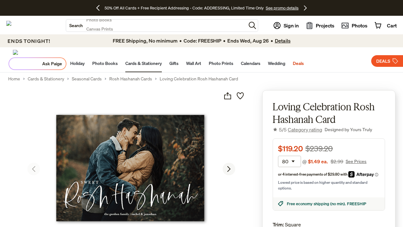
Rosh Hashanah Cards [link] (130, 79)
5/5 (300, 129)
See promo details (282, 8)
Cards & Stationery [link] (46, 79)
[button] (252, 25)
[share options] (227, 96)
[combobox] (156, 26)
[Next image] (229, 169)
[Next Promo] (305, 7)
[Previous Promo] (100, 8)
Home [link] (14, 79)
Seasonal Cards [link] (87, 79)
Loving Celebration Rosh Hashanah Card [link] (199, 79)
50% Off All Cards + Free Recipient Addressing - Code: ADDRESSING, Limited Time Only (184, 8)
